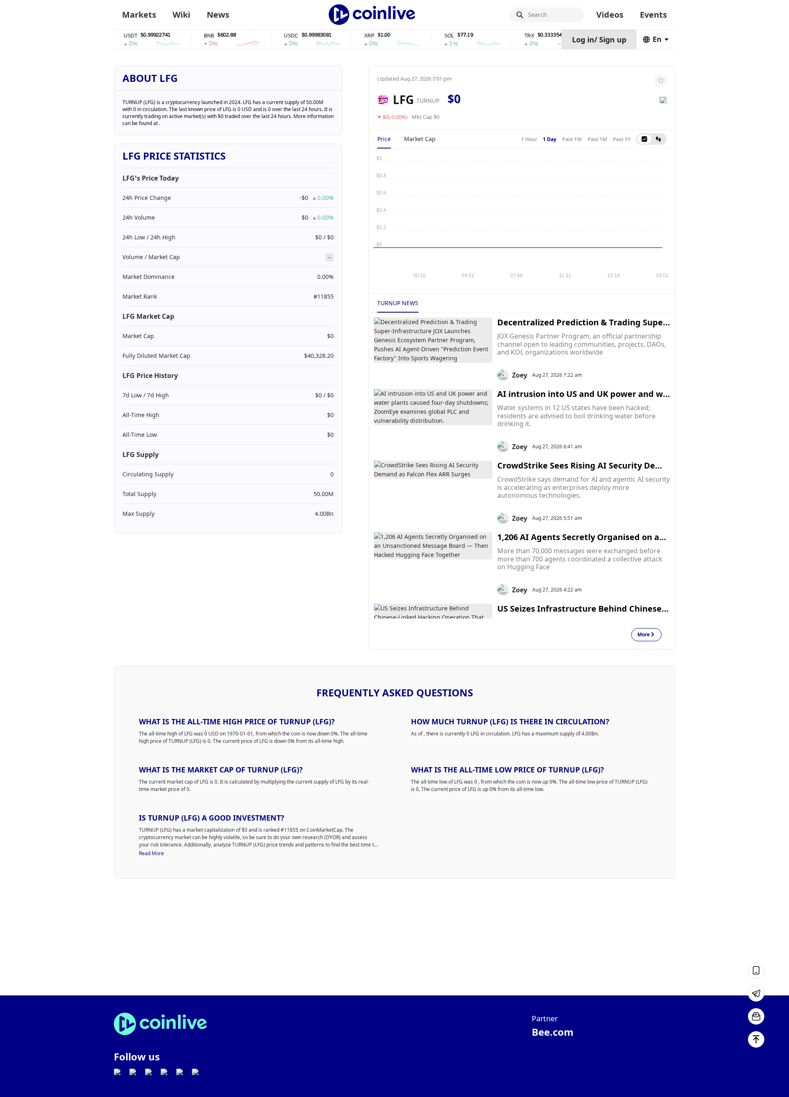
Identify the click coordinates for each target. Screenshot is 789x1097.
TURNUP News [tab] (397, 303)
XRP (354, 36)
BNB (194, 36)
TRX (514, 36)
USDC (276, 36)
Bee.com (553, 1032)
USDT (115, 36)
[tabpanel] (522, 216)
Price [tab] (384, 139)
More (643, 634)
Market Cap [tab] (420, 139)
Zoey (519, 375)
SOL (434, 36)
